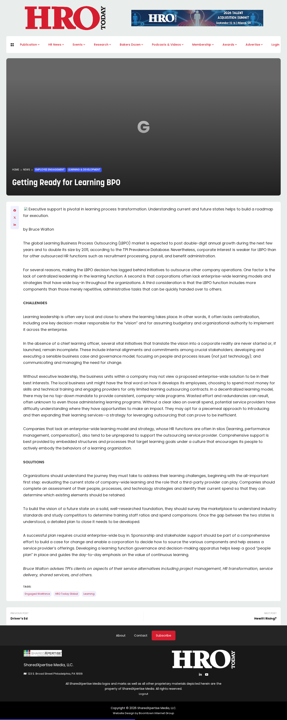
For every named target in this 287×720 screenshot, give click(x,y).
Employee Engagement (50, 169)
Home (15, 169)
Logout (143, 694)
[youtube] (206, 674)
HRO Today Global (66, 594)
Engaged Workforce (37, 594)
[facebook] (14, 210)
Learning (89, 594)
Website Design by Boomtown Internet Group (143, 713)
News (26, 169)
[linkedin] (14, 224)
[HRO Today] (84, 653)
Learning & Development (84, 169)
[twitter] (14, 217)
